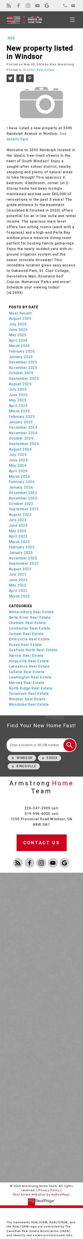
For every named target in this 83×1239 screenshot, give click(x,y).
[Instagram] (28, 5)
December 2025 (23, 362)
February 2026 (22, 351)
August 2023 (20, 515)
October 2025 (21, 373)
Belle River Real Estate (30, 617)
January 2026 (21, 357)
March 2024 (19, 477)
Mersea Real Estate (26, 683)
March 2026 (19, 346)
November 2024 (23, 433)
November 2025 (23, 368)
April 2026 (18, 340)
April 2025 (18, 406)
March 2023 (19, 542)
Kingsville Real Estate (29, 661)
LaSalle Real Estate (26, 672)
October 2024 (21, 438)
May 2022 (18, 585)
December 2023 (23, 493)
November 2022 (23, 558)
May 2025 (18, 400)
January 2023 (21, 553)
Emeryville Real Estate (29, 639)
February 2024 (22, 482)
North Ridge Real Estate (30, 688)
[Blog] (9, 5)
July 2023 (18, 520)
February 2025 (22, 417)
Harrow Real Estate (26, 656)
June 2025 (18, 395)
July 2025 (18, 389)
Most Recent (20, 313)
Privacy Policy (49, 1190)
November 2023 (23, 498)
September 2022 (24, 563)
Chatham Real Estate (27, 623)
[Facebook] (18, 5)
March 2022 (19, 596)
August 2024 (20, 449)
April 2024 (18, 471)
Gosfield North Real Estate (33, 650)
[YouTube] (37, 5)
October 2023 (21, 504)
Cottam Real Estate (26, 634)
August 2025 (20, 384)
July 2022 (18, 574)
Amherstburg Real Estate (31, 612)
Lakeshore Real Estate (29, 666)
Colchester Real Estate (29, 628)
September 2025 (24, 379)
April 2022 (18, 591)
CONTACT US (41, 842)
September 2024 (24, 444)
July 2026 (18, 324)
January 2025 (21, 422)
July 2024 (18, 455)
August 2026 (20, 319)
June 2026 (18, 330)
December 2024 (23, 427)
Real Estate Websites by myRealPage (41, 1194)
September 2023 (24, 509)
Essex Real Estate (25, 645)
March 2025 (19, 411)
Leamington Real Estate (30, 677)
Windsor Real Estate (38, 69)
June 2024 (18, 460)
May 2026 (18, 335)
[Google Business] (47, 5)
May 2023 (18, 531)
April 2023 (18, 536)
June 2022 (18, 580)
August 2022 (20, 569)
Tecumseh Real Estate (29, 694)
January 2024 (21, 487)
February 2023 (22, 547)
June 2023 (18, 525)
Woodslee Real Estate (29, 704)
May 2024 (18, 465)
